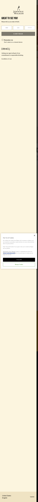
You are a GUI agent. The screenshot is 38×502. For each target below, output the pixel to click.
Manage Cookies (19, 264)
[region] (19, 251)
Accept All (19, 259)
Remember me (8, 40)
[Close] (34, 235)
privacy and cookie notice (9, 253)
